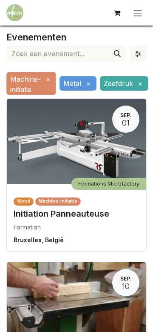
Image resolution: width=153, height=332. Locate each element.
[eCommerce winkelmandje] (116, 12)
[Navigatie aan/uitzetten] (138, 12)
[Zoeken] (117, 54)
